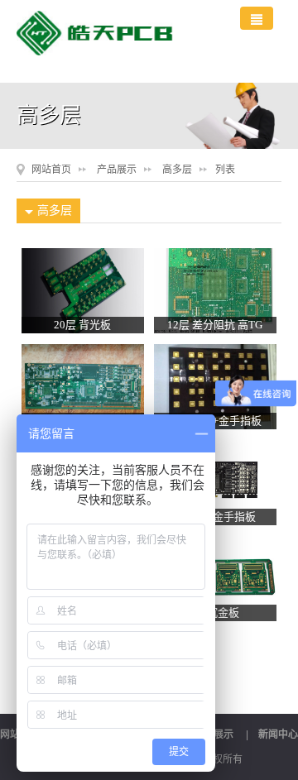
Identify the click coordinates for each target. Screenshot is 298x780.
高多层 (177, 169)
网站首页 (51, 169)
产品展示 (117, 169)
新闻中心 (278, 734)
